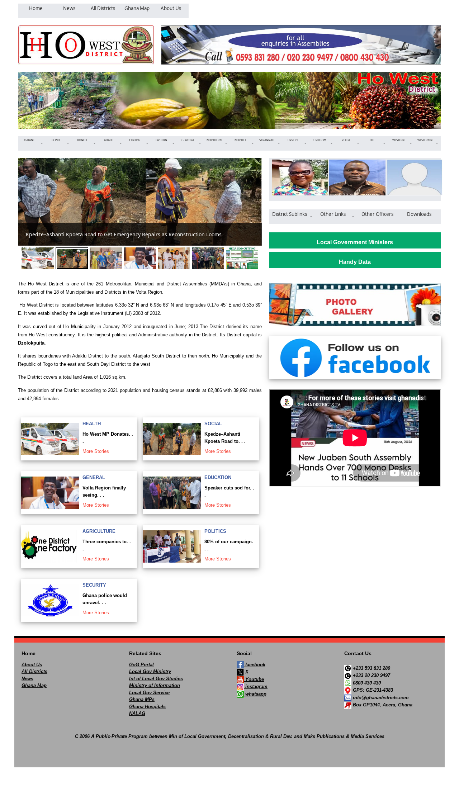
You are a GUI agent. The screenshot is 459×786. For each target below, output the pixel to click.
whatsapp (255, 694)
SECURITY (94, 585)
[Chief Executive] (355, 177)
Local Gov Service (149, 692)
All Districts (34, 671)
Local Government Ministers (355, 242)
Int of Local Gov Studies (156, 678)
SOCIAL (213, 423)
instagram (256, 686)
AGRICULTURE (98, 531)
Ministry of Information (154, 685)
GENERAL (93, 477)
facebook (254, 664)
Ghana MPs (142, 699)
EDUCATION (217, 477)
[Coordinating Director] (412, 177)
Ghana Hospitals (147, 706)
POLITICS (215, 531)
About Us (32, 664)
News (27, 678)
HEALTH (91, 423)
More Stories (95, 451)
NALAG (137, 713)
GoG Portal (141, 664)
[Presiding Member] (298, 177)
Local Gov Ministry (150, 671)
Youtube (254, 679)
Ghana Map (34, 685)
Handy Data (355, 262)
